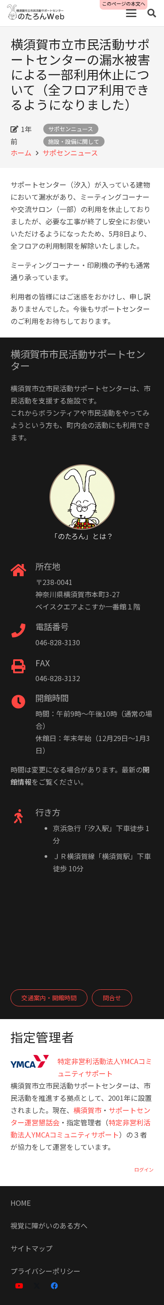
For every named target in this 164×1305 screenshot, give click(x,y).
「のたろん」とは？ (82, 536)
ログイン (144, 1169)
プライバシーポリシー (45, 1271)
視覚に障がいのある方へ (48, 1225)
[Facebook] (54, 1286)
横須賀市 (87, 1110)
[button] (131, 13)
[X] (36, 1286)
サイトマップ (31, 1248)
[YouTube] (19, 1286)
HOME (20, 1202)
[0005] (36, 13)
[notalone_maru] (82, 497)
